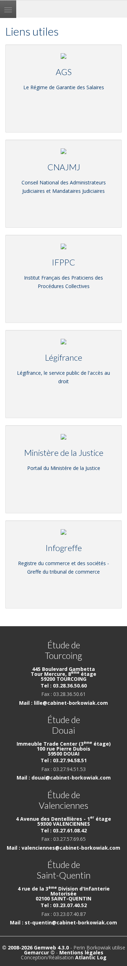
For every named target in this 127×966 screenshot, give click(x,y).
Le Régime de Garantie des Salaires (63, 87)
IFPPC (63, 262)
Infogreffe (64, 548)
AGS (64, 72)
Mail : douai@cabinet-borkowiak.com (64, 777)
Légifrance (63, 357)
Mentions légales (81, 952)
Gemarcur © (39, 952)
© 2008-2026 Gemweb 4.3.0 (35, 947)
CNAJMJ (63, 167)
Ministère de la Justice (63, 453)
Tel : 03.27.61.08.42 (64, 830)
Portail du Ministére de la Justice (63, 468)
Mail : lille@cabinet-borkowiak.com (63, 702)
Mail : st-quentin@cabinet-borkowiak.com (63, 922)
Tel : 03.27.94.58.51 (64, 760)
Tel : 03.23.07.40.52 (64, 905)
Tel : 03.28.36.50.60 (64, 685)
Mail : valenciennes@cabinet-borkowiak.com (63, 847)
